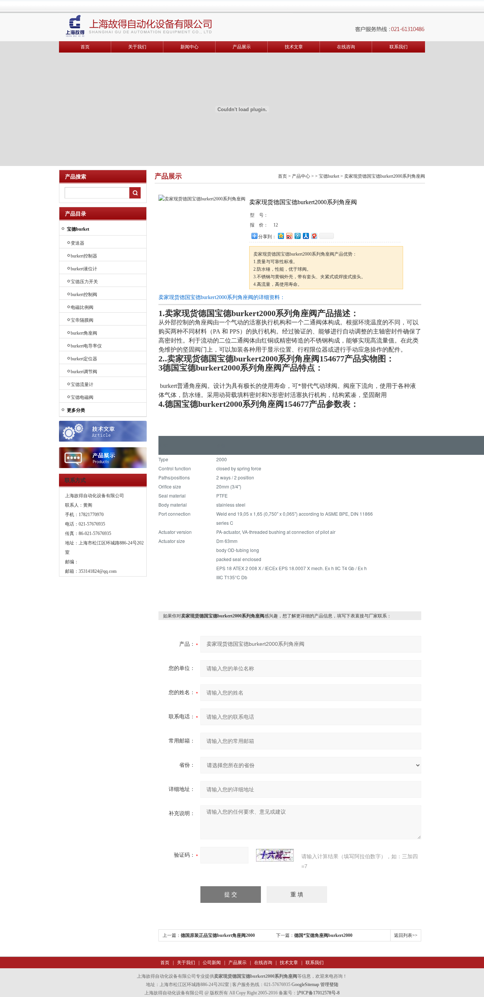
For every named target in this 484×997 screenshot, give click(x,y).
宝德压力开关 (84, 281)
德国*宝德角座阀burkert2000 (323, 935)
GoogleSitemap (305, 984)
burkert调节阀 (84, 371)
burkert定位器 (84, 358)
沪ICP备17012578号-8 (318, 992)
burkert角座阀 (84, 333)
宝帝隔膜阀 (82, 320)
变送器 (77, 243)
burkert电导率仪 (86, 346)
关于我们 (137, 47)
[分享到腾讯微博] (297, 235)
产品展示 (242, 47)
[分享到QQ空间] (280, 235)
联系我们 (398, 47)
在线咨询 (346, 47)
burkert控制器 (84, 256)
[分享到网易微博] (314, 235)
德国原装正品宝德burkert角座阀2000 (218, 935)
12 (275, 225)
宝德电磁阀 (82, 397)
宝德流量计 (82, 384)
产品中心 (301, 176)
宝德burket (329, 176)
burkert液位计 (84, 268)
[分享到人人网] (305, 235)
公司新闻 (211, 962)
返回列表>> (405, 935)
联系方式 (75, 480)
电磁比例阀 (82, 307)
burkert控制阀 (84, 294)
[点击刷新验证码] (275, 855)
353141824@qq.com (97, 571)
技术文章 (294, 47)
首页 (85, 47)
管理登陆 (329, 984)
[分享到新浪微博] (289, 235)
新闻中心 (189, 47)
